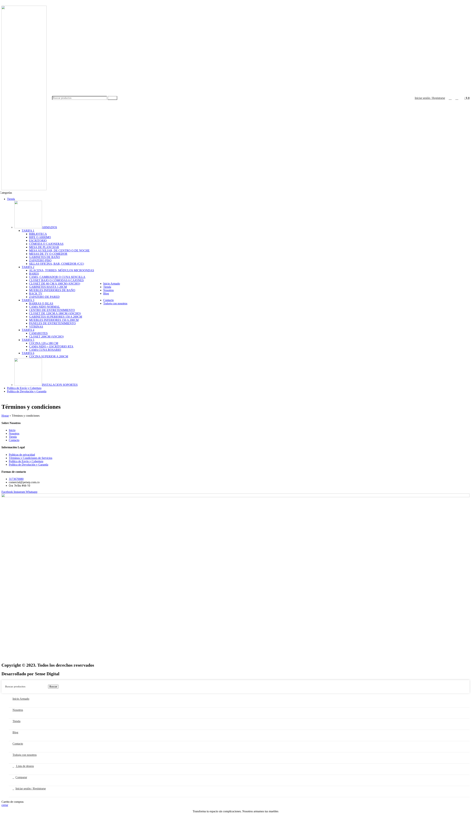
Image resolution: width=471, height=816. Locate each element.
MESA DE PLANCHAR (44, 247)
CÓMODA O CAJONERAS (46, 243)
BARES (34, 273)
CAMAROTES (38, 333)
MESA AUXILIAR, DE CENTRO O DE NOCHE (59, 250)
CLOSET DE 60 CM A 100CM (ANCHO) (54, 283)
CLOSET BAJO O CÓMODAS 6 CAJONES (56, 280)
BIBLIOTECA (38, 233)
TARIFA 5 (28, 339)
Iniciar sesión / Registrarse (30, 788)
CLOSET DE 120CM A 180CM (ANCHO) (55, 313)
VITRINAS (36, 326)
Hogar (5, 415)
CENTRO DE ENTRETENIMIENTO (52, 310)
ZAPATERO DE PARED (44, 296)
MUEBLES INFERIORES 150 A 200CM (54, 320)
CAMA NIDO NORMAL (44, 306)
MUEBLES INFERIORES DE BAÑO (52, 290)
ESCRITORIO (38, 240)
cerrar (4, 805)
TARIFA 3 (28, 300)
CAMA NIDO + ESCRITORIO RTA (51, 346)
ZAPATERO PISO (40, 260)
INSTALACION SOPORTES (60, 384)
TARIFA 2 (28, 267)
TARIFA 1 (28, 230)
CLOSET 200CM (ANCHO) (46, 336)
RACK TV (35, 293)
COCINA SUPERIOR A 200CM (48, 356)
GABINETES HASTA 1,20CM (48, 286)
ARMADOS (49, 227)
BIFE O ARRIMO (40, 237)
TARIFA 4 (28, 329)
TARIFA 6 (28, 353)
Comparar (21, 777)
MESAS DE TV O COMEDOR (48, 253)
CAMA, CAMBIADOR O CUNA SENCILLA (57, 276)
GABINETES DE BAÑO (44, 257)
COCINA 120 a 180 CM (43, 343)
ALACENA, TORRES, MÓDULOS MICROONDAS (61, 270)
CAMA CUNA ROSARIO (45, 349)
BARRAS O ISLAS (41, 303)
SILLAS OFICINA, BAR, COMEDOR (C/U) (56, 263)
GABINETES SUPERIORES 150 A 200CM (55, 316)
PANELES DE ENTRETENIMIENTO (52, 323)
